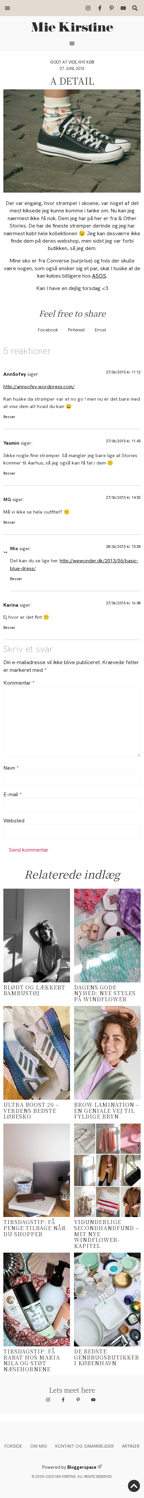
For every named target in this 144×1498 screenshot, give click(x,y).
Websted (13, 820)
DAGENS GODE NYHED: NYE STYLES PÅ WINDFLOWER (105, 993)
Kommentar (18, 683)
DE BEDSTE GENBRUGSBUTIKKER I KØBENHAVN (106, 1357)
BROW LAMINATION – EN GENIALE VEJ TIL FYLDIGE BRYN (106, 1110)
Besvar (9, 416)
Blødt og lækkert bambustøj (34, 990)
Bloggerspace (81, 1467)
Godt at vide (63, 62)
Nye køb (86, 62)
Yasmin (11, 443)
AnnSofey (14, 374)
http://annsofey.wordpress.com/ (39, 386)
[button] (7, 8)
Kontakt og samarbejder (84, 1446)
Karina (10, 605)
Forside (13, 1446)
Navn (10, 768)
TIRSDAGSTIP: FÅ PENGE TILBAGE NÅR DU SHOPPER (34, 1228)
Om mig (38, 1446)
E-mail (12, 794)
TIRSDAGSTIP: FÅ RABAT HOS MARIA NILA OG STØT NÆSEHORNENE (31, 1360)
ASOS (99, 275)
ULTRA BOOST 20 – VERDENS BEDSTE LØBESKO (31, 1110)
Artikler (131, 1446)
